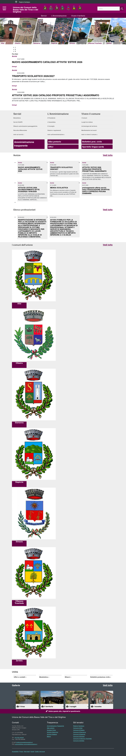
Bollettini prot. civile (92, 141)
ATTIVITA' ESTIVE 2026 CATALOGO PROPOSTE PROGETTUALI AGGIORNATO (55, 95)
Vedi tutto (108, 155)
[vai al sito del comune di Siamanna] (57, 8)
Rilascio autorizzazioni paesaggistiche (25, 126)
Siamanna (19, 422)
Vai (122, 9)
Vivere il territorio (78, 15)
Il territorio (48, 706)
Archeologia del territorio (89, 126)
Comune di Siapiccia (79, 734)
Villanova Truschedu (19, 602)
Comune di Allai (77, 728)
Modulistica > (44, 677)
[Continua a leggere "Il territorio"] (52, 697)
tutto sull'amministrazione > (56, 134)
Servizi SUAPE (17, 122)
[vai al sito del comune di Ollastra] (51, 8)
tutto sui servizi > (18, 134)
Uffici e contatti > (20, 677)
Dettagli (14, 66)
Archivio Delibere (52, 734)
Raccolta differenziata (20, 130)
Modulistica (17, 118)
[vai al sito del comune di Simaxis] (68, 8)
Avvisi (14, 56)
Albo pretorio (54, 141)
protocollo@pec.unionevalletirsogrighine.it (26, 744)
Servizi (44, 15)
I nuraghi (72, 706)
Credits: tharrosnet (40, 751)
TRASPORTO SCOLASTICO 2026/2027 (33, 76)
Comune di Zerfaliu (78, 741)
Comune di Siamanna (79, 732)
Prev (13, 54)
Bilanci (49, 736)
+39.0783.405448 (19, 737)
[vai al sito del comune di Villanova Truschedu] (74, 8)
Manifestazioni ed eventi (89, 130)
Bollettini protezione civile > (100, 677)
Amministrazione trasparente (24, 143)
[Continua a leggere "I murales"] (101, 697)
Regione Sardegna (24, 2)
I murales (98, 706)
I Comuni (84, 118)
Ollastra (19, 363)
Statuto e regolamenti (54, 130)
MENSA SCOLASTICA (59, 187)
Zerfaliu (19, 660)
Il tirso (22, 706)
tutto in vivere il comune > (89, 134)
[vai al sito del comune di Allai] (45, 8)
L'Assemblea (51, 122)
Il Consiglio (51, 126)
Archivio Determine (52, 732)
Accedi (32, 751)
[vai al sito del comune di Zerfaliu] (80, 8)
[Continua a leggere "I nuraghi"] (76, 697)
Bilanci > (68, 677)
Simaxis (19, 541)
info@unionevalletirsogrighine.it (24, 742)
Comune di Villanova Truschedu (82, 738)
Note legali (27, 751)
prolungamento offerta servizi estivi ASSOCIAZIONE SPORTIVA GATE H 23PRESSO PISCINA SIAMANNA (96, 190)
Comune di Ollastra (78, 730)
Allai (19, 303)
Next (16, 54)
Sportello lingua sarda (93, 146)
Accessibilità (15, 751)
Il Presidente (51, 118)
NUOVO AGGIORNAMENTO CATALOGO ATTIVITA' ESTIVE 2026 (47, 62)
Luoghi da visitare (87, 122)
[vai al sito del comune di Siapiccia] (62, 8)
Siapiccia (19, 482)
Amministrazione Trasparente (55, 726)
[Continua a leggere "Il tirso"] (27, 697)
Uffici (50, 146)
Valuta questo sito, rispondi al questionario (64, 711)
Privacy (21, 751)
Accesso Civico (51, 730)
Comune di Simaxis (79, 736)
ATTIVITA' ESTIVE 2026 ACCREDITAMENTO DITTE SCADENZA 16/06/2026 (29, 189)
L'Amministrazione (58, 15)
